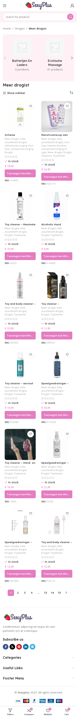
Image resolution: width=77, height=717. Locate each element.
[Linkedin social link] (26, 647)
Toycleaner (59, 155)
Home (7, 28)
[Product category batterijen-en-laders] (22, 55)
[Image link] (18, 617)
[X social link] (12, 647)
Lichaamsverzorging (16, 145)
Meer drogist (12, 138)
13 (45, 592)
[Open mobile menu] (4, 5)
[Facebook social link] (5, 647)
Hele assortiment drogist (16, 140)
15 (59, 592)
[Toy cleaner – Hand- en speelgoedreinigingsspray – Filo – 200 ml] (20, 444)
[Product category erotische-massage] (54, 55)
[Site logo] (38, 5)
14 (52, 592)
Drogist (20, 28)
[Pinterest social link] (19, 647)
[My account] (72, 5)
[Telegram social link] (32, 647)
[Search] (70, 17)
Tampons (46, 155)
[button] (5, 58)
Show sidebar (16, 93)
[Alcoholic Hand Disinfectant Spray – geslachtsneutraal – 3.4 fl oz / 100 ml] (56, 206)
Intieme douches (56, 145)
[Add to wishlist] (30, 106)
